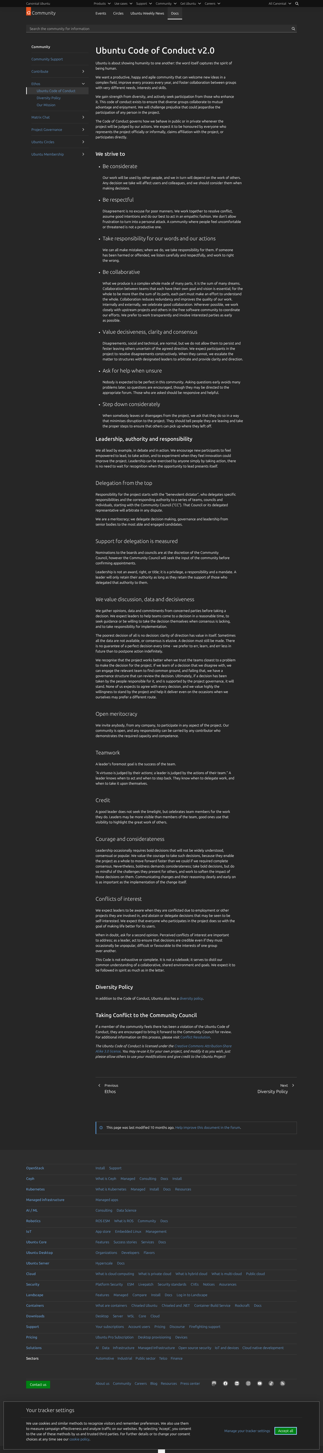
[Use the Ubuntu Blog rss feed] (283, 1384)
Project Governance (46, 130)
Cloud (31, 1274)
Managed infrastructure (45, 1200)
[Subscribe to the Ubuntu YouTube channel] (260, 1384)
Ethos (35, 84)
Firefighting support (204, 1327)
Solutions (34, 1348)
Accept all (285, 1431)
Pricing (159, 1327)
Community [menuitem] (164, 3)
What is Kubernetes (111, 1189)
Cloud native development (263, 1348)
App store (103, 1231)
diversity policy (191, 998)
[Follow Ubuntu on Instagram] (249, 1384)
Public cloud (255, 1274)
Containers (35, 1305)
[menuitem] (280, 3)
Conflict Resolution (195, 1037)
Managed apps (107, 1200)
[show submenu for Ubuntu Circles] (83, 141)
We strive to (110, 154)
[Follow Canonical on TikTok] (272, 1384)
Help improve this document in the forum (207, 1127)
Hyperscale (104, 1263)
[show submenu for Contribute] (83, 71)
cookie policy (79, 1439)
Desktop (102, 1316)
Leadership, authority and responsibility (144, 439)
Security (32, 1284)
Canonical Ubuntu (38, 3)
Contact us (38, 1384)
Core (142, 1316)
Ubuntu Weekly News (147, 13)
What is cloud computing (115, 1274)
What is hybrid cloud (191, 1274)
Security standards (172, 1284)
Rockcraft (242, 1305)
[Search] (296, 3)
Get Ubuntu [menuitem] (188, 3)
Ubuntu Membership (47, 154)
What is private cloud (154, 1274)
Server (118, 1316)
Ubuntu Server (37, 1263)
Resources (183, 1189)
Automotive (105, 1358)
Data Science (126, 1210)
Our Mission (46, 105)
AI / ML (32, 1210)
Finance (177, 1358)
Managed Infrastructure (156, 1348)
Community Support (47, 59)
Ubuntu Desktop (39, 1253)
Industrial (125, 1358)
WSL (130, 1316)
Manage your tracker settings (247, 1431)
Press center (190, 1383)
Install (100, 1168)
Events (101, 13)
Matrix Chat (40, 117)
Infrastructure (123, 1348)
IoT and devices (227, 1348)
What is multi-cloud (227, 1274)
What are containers (111, 1305)
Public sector (146, 1358)
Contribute (39, 71)
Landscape (34, 1295)
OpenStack (35, 1168)
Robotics (33, 1221)
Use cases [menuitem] (120, 3)
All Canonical (277, 3)
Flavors (149, 1253)
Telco (163, 1358)
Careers (141, 1383)
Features (102, 1242)
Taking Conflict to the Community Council (146, 1015)
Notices (209, 1284)
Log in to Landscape (192, 1295)
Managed (128, 1179)
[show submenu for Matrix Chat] (83, 117)
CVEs (195, 1284)
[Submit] (293, 28)
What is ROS (123, 1221)
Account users (139, 1327)
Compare (139, 1295)
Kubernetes (35, 1189)
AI (97, 1348)
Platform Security (109, 1284)
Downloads (35, 1316)
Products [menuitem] (100, 3)
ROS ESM (103, 1221)
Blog (153, 1383)
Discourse (177, 1327)
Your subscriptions (110, 1327)
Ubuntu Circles (42, 142)
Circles (118, 13)
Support (115, 1168)
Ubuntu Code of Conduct (56, 91)
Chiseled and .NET (176, 1305)
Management (156, 1231)
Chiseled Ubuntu (144, 1305)
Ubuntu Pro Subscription (115, 1337)
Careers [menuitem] (210, 3)
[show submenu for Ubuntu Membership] (83, 154)
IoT (28, 1231)
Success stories (125, 1242)
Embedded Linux (128, 1231)
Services (147, 1242)
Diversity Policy (49, 98)
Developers (130, 1253)
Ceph (30, 1179)
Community (147, 1221)
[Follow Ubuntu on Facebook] (226, 1384)
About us (102, 1383)
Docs (175, 13)
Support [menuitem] (141, 3)
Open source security (194, 1348)
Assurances (227, 1284)
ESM (130, 1284)
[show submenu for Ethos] (83, 83)
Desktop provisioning (154, 1337)
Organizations (106, 1253)
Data (105, 1348)
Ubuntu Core (36, 1242)
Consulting (148, 1179)
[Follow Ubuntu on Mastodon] (214, 1384)
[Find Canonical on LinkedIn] (237, 1384)
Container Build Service (212, 1305)
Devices (181, 1337)
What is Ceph (106, 1179)
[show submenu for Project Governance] (83, 129)
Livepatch (145, 1284)
